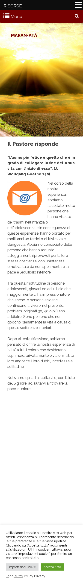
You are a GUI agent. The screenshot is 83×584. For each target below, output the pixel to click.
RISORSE (13, 5)
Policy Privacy (34, 576)
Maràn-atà (24, 35)
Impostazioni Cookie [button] (22, 567)
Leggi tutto (14, 576)
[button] (78, 5)
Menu (16, 16)
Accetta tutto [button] (52, 567)
